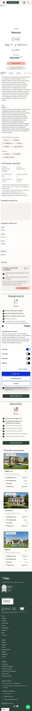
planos (25, 73)
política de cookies (16, 342)
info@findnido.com (8, 696)
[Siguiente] (30, 212)
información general (3, 73)
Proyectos (4, 630)
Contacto (4, 635)
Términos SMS (5, 673)
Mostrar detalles (23, 369)
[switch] (28, 354)
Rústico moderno (6, 649)
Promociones (5, 623)
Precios (4, 625)
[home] (4, 2)
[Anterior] (2, 212)
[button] (28, 2)
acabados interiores (18, 73)
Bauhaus (4, 644)
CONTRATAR (16, 63)
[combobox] (5, 709)
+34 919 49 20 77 (8, 693)
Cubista (4, 656)
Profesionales (5, 628)
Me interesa (22, 288)
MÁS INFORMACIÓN (16, 396)
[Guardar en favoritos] (26, 472)
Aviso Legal (5, 664)
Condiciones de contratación (9, 671)
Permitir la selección (16, 378)
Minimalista (4, 654)
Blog (3, 632)
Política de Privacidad (7, 666)
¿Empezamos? (13, 2)
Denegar (16, 383)
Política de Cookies (6, 668)
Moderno (4, 642)
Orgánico (4, 652)
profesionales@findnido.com (11, 699)
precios (29, 73)
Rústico (4, 647)
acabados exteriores (11, 73)
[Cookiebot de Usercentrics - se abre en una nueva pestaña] (23, 326)
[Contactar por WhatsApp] (28, 707)
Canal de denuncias (7, 676)
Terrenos (4, 620)
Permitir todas (16, 373)
